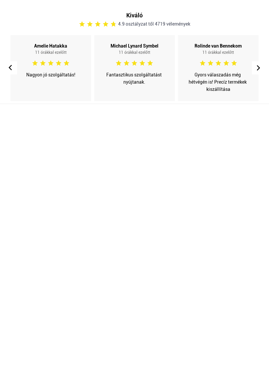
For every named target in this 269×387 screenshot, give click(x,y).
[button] (258, 67)
